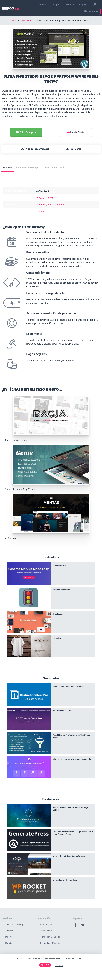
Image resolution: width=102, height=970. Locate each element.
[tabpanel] (51, 277)
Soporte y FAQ (46, 924)
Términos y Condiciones (51, 937)
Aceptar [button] (45, 965)
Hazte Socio (91, 11)
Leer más (59, 965)
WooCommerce (44, 197)
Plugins (56, 4)
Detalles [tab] (7, 167)
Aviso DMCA (46, 931)
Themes (41, 4)
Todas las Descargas (15, 924)
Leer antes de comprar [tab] (28, 167)
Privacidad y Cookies (50, 943)
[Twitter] (83, 925)
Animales (41, 204)
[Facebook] (75, 925)
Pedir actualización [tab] (54, 167)
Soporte (83, 4)
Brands (70, 4)
